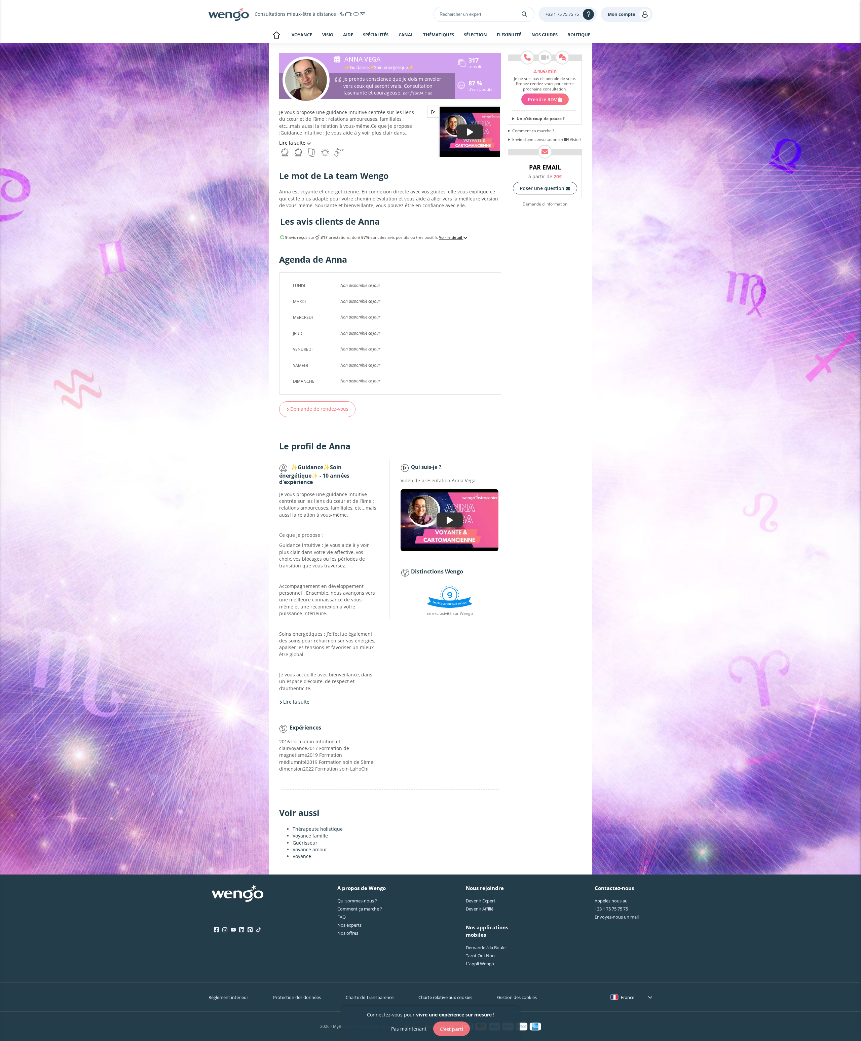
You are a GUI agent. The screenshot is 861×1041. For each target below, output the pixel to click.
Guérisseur (305, 843)
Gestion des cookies (517, 997)
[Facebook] (216, 930)
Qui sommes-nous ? (357, 901)
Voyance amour (310, 849)
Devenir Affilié (479, 909)
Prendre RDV (543, 99)
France (627, 997)
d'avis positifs (480, 86)
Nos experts (349, 925)
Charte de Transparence (370, 997)
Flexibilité (509, 35)
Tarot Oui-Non (480, 956)
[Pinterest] (250, 930)
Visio (327, 35)
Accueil (276, 35)
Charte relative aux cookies (445, 997)
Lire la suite (293, 143)
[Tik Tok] (258, 930)
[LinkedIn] (241, 930)
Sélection (475, 35)
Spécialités (375, 35)
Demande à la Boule (486, 947)
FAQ (341, 917)
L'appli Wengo (480, 964)
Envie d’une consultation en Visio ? (546, 139)
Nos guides (544, 35)
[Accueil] (229, 14)
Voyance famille (310, 835)
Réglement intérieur (228, 997)
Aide (348, 35)
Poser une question (543, 188)
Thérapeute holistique (318, 829)
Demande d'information (545, 204)
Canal (406, 35)
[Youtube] (233, 930)
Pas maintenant (408, 1028)
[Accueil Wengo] (237, 894)
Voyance (302, 35)
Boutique (578, 35)
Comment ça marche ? (533, 131)
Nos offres (347, 933)
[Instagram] (224, 930)
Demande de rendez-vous (318, 409)
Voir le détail (451, 237)
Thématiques (438, 35)
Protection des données (297, 997)
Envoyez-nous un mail (617, 917)
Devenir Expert (480, 901)
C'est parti (451, 1029)
